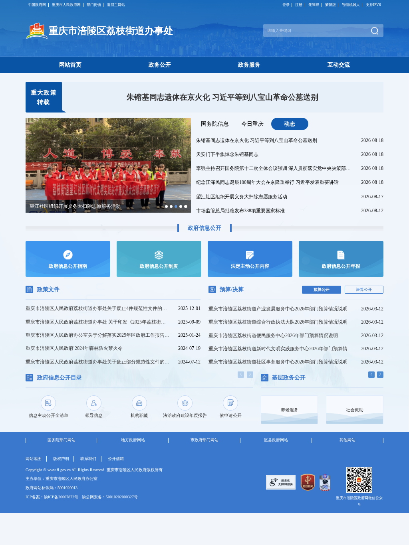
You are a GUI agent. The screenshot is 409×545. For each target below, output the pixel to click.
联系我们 (88, 458)
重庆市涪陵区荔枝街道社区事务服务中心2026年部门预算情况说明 (277, 361)
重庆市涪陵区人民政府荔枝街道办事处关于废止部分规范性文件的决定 (98, 361)
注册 (298, 5)
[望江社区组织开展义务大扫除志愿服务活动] (108, 164)
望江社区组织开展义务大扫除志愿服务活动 (241, 196)
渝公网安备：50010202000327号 (110, 497)
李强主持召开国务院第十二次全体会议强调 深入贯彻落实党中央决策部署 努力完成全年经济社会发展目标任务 (274, 168)
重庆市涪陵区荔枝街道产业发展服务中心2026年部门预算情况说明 (277, 308)
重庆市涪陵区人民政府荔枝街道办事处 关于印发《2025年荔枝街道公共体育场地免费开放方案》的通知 (98, 322)
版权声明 (61, 458)
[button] (166, 206)
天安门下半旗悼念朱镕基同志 (222, 97)
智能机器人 (351, 5)
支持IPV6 (373, 5)
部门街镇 (94, 5)
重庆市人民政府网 (66, 5)
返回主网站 (116, 5)
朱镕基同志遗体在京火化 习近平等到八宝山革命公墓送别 (256, 140)
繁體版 (330, 5)
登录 (286, 5)
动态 (289, 123)
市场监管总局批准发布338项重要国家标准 (240, 210)
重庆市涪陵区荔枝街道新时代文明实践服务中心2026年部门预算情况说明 (280, 348)
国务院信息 (215, 123)
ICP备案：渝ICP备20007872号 (52, 497)
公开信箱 (116, 458)
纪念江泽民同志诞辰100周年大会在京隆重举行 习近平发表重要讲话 (267, 182)
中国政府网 (37, 5)
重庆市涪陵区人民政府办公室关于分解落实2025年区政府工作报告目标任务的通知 (98, 335)
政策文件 (48, 289)
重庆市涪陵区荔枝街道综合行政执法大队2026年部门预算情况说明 (277, 322)
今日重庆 (252, 123)
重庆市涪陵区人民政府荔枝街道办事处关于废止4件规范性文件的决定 (98, 308)
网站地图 (34, 458)
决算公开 (364, 289)
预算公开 (322, 289)
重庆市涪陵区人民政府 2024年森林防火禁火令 (74, 348)
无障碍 (313, 5)
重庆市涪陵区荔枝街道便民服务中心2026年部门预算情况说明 (273, 335)
